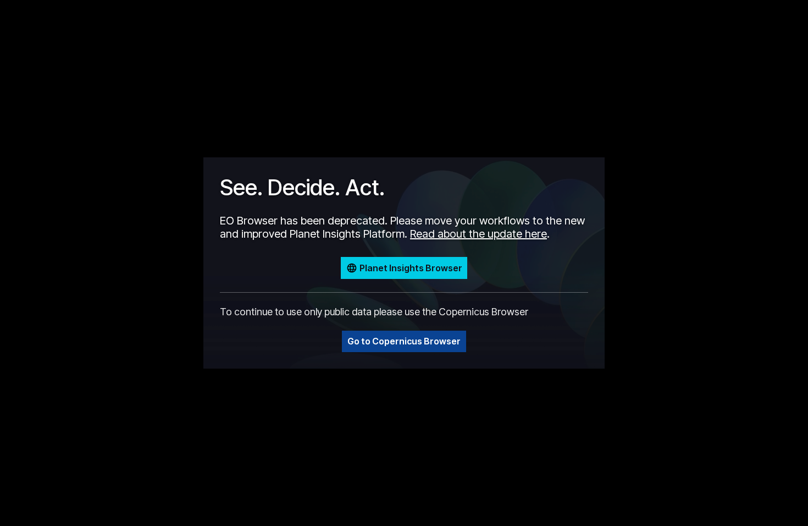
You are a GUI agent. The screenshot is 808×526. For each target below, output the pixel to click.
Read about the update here (478, 233)
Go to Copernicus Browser (404, 341)
